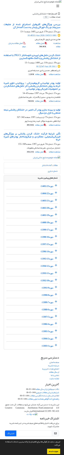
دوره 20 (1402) (47, 208)
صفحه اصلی (54, 362)
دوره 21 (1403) (47, 201)
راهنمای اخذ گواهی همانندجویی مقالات (43, 399)
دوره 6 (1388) (47, 310)
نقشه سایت (54, 378)
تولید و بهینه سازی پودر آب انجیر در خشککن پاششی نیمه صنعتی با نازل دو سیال (32, 111)
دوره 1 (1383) (47, 346)
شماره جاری (53, 171)
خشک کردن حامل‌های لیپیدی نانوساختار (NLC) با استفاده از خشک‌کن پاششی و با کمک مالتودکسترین (32, 56)
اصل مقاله (41, 44)
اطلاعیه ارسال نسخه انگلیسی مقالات (44, 396)
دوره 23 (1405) (47, 186)
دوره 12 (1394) (47, 266)
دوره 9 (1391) (47, 288)
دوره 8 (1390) (47, 295)
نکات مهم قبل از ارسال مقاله (47, 389)
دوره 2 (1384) (47, 339)
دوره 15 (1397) (47, 244)
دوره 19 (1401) (47, 215)
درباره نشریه (53, 365)
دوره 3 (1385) (47, 331)
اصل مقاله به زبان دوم (17, 44)
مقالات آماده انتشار (50, 165)
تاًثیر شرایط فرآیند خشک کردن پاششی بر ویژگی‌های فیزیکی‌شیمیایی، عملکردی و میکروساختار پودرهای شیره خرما (32, 136)
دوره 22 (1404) (47, 193)
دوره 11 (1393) (47, 273)
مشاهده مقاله (56, 44)
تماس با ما (55, 375)
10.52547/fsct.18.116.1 (46, 66)
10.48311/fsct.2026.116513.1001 (42, 35)
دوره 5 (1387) (47, 317)
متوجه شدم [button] (53, 451)
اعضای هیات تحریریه (50, 369)
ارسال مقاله (54, 372)
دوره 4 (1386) (47, 324)
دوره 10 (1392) (47, 280)
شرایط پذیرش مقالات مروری (47, 392)
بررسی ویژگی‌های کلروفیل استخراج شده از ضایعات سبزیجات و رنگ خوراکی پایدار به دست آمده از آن (32, 25)
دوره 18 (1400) (47, 222)
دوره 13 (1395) (47, 259)
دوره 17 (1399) (47, 230)
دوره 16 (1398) (47, 237)
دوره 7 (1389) (47, 302)
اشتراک (10, 433)
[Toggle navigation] (33, 6)
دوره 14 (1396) (47, 251)
